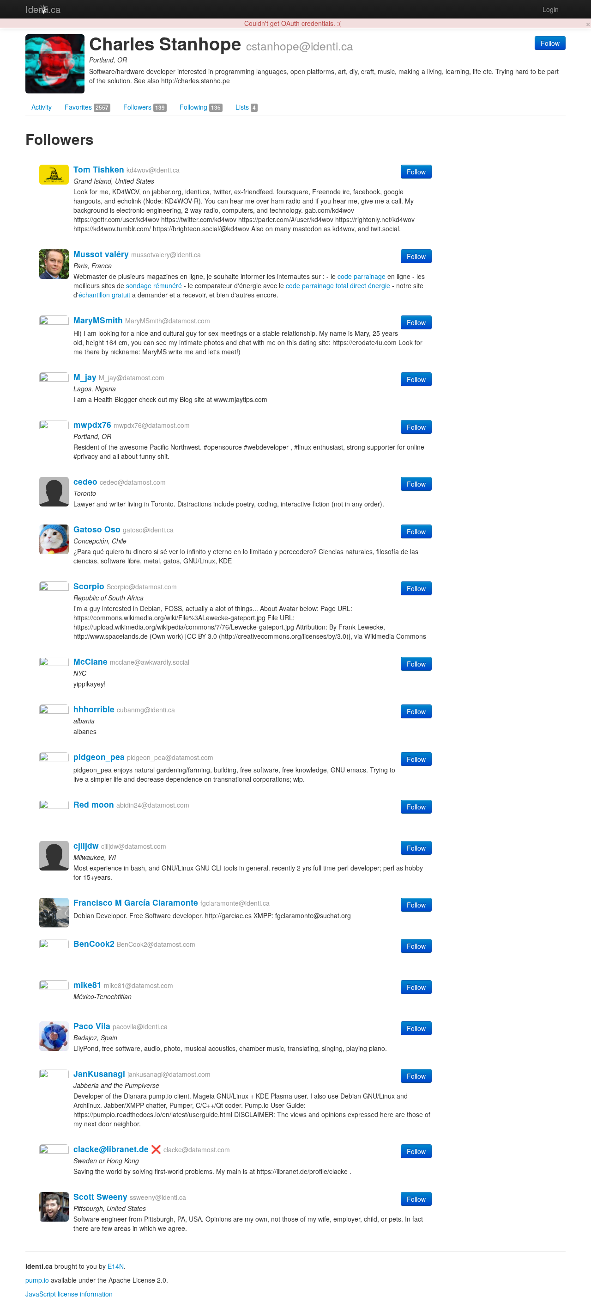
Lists (245, 106)
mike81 (87, 984)
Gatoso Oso (97, 529)
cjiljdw (86, 845)
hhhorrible (94, 709)
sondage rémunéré (154, 285)
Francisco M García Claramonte (135, 902)
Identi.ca (42, 9)
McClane (90, 661)
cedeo (85, 481)
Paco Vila (91, 1025)
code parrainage (362, 276)
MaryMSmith (98, 320)
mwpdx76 (92, 424)
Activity (41, 106)
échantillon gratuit (104, 294)
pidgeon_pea (99, 756)
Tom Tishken (98, 169)
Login (551, 9)
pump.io (37, 1279)
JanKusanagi (99, 1073)
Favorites (87, 106)
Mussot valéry (101, 253)
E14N (116, 1266)
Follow (550, 43)
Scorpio (88, 586)
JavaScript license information (69, 1293)
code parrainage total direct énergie (338, 285)
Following (200, 106)
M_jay (84, 377)
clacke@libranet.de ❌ (117, 1149)
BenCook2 (94, 943)
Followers (144, 106)
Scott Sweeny (100, 1196)
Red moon (93, 804)
